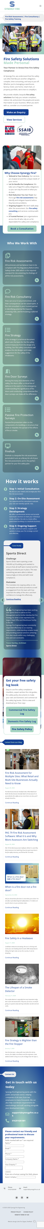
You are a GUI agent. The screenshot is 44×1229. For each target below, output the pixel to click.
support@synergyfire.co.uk (31, 1189)
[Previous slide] (2, 600)
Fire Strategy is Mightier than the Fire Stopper (21, 1042)
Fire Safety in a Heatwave (19, 938)
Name (8, 1143)
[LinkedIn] (22, 1198)
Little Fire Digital (24, 1221)
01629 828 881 (12, 1189)
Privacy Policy (16, 1212)
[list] (22, 600)
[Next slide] (41, 600)
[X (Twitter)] (17, 1198)
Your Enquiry (10, 1164)
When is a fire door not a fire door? (20, 888)
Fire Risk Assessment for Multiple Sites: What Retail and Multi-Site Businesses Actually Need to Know (21, 778)
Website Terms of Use (22, 1215)
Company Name (12, 1159)
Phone (8, 1154)
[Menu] (40, 6)
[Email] (27, 1198)
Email (8, 1148)
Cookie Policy (28, 1212)
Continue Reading (13, 599)
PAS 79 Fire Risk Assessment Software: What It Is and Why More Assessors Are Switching (21, 836)
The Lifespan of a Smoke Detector (18, 989)
